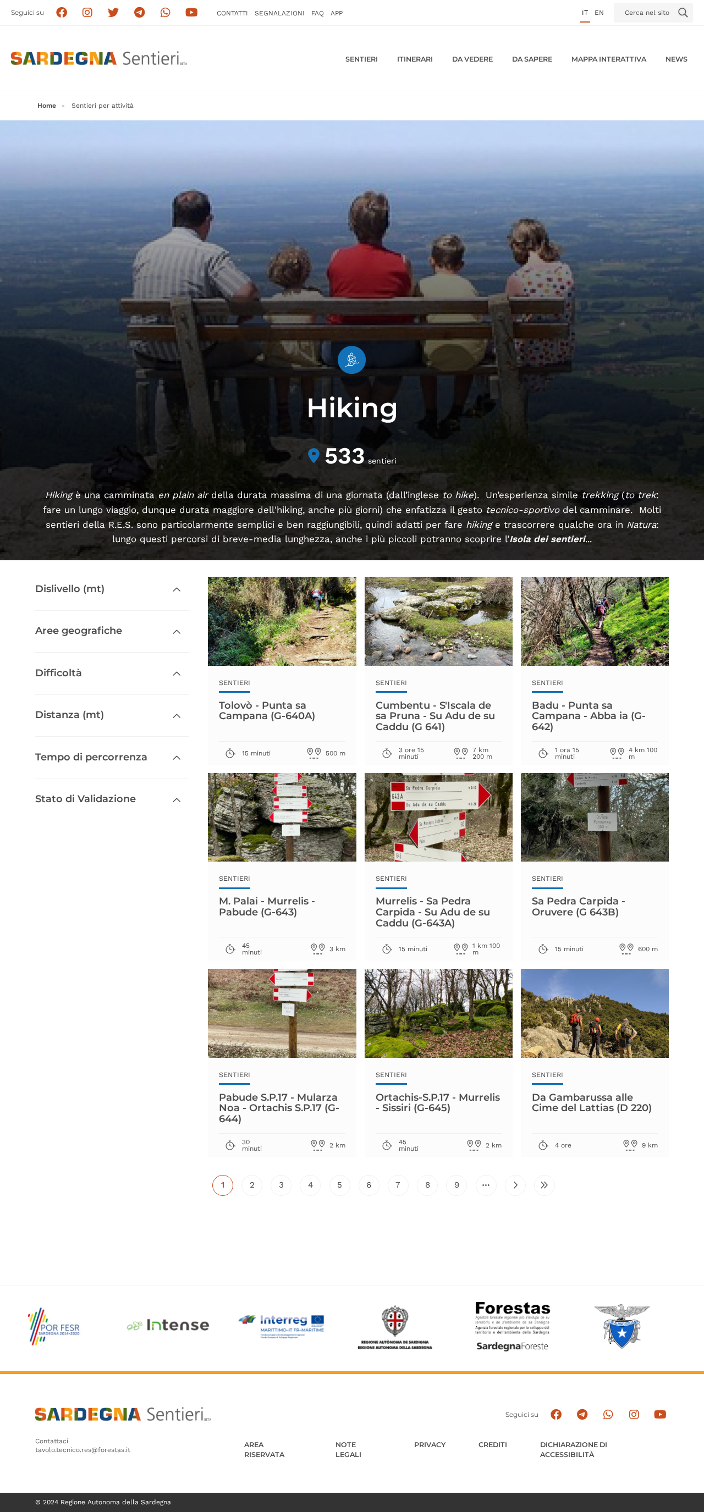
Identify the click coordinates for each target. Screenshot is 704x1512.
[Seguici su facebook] (61, 13)
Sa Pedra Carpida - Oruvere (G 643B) (578, 906)
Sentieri (361, 59)
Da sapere (532, 59)
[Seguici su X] (113, 13)
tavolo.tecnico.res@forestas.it (82, 1450)
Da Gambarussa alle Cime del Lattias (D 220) (592, 1102)
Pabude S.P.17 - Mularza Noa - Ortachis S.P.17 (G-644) (279, 1108)
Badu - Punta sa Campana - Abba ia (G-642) (589, 716)
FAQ (317, 13)
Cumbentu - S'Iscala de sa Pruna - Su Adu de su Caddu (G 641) (435, 716)
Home (46, 105)
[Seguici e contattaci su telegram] (139, 13)
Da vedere (472, 59)
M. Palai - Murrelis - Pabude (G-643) (267, 906)
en (599, 12)
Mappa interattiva (608, 59)
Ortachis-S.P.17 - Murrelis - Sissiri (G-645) (438, 1102)
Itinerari (415, 59)
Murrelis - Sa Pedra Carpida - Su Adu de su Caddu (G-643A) (433, 912)
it (585, 12)
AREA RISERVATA (264, 1450)
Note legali (348, 1450)
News (677, 59)
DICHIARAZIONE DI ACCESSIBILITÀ (573, 1450)
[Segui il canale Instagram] (634, 1414)
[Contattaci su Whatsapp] (166, 13)
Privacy (430, 1445)
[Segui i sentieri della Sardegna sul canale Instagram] (87, 13)
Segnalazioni (280, 13)
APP (337, 13)
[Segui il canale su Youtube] (191, 13)
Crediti (493, 1445)
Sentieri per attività (103, 105)
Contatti (232, 13)
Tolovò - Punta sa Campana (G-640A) (267, 710)
